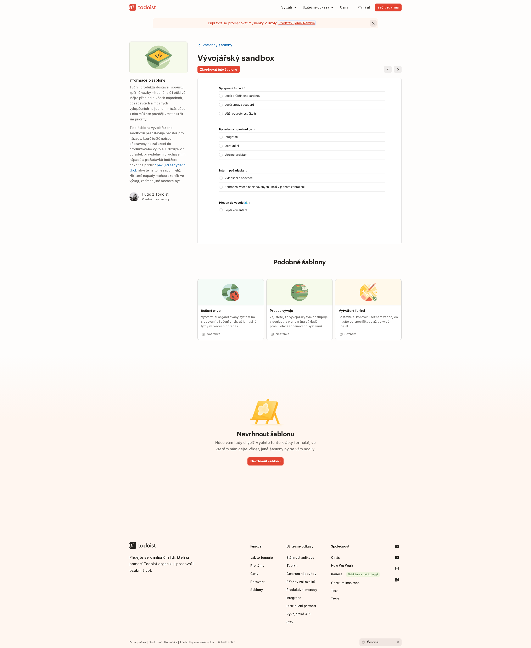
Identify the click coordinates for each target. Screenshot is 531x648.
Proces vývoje (281, 311)
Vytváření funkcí (352, 311)
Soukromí (155, 642)
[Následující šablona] (398, 69)
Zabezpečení (137, 642)
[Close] (373, 23)
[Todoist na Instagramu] (397, 569)
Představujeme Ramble (296, 23)
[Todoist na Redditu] (397, 580)
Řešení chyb (211, 311)
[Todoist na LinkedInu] (397, 558)
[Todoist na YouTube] (397, 547)
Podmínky (170, 642)
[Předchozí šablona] (388, 69)
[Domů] (142, 7)
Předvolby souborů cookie (197, 642)
